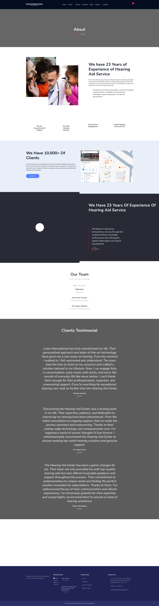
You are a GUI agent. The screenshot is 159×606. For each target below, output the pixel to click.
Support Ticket (86, 588)
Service (78, 4)
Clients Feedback (87, 585)
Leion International (88, 603)
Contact (105, 4)
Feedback (85, 582)
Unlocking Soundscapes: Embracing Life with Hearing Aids (69, 588)
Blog (91, 4)
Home (64, 4)
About (70, 4)
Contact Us (32, 176)
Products (85, 4)
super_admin (65, 578)
